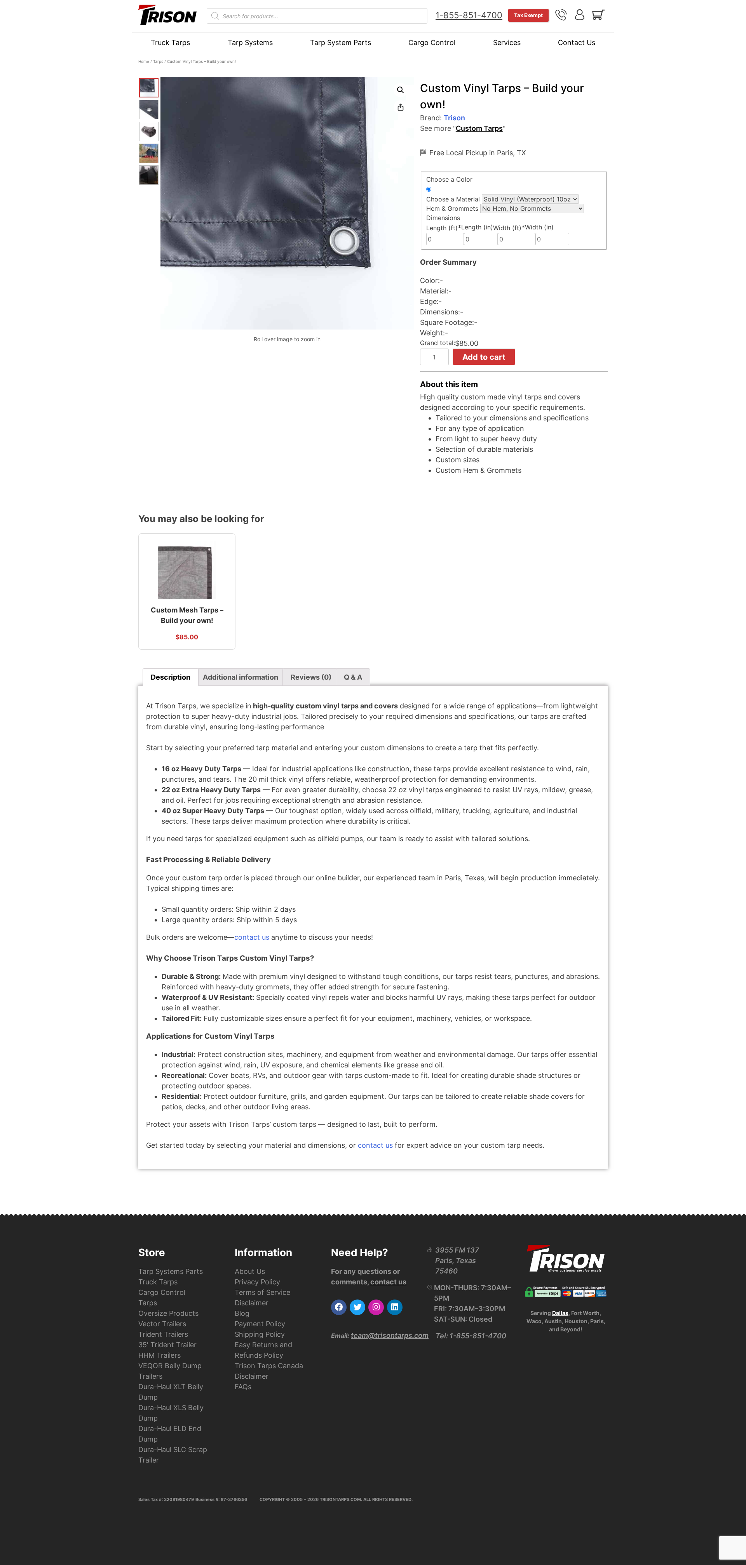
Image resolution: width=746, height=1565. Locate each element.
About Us (250, 1271)
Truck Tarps (170, 42)
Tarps (158, 61)
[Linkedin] (395, 1307)
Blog (242, 1313)
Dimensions (443, 218)
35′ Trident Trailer (167, 1345)
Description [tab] (170, 677)
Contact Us (576, 42)
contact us (251, 937)
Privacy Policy (257, 1282)
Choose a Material (453, 199)
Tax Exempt (528, 15)
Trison (454, 118)
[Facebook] (339, 1307)
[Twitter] (357, 1307)
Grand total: (437, 343)
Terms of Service (262, 1292)
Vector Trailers (162, 1324)
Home (143, 61)
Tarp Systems (250, 42)
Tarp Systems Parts (170, 1271)
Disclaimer (251, 1303)
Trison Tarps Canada (269, 1366)
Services (507, 42)
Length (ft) (443, 228)
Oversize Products (168, 1313)
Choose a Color (449, 179)
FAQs (243, 1387)
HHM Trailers (159, 1355)
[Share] (401, 107)
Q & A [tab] (353, 677)
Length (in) (477, 227)
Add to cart (483, 357)
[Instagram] (376, 1307)
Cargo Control (431, 42)
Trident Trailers (163, 1334)
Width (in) (539, 227)
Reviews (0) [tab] (311, 677)
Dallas (560, 1313)
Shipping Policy (260, 1334)
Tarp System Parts (340, 42)
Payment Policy (260, 1324)
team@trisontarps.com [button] (390, 1335)
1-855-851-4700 (469, 15)
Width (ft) (509, 228)
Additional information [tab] (240, 677)
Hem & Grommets (452, 208)
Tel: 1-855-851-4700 (471, 1336)
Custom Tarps (479, 128)
